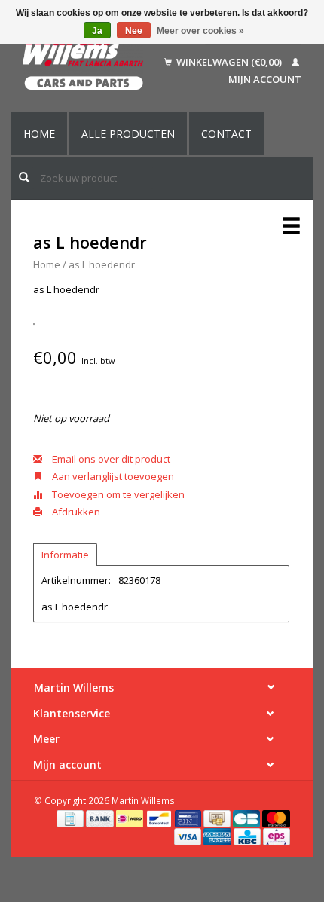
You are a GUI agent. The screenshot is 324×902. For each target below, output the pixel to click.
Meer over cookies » (200, 31)
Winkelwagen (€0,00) (229, 62)
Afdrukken (75, 511)
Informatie (65, 554)
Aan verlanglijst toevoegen (112, 476)
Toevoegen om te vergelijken (117, 494)
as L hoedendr (102, 264)
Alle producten (128, 134)
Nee (133, 31)
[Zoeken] (24, 177)
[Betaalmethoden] (71, 817)
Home (39, 134)
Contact (226, 134)
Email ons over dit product (110, 459)
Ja (97, 31)
